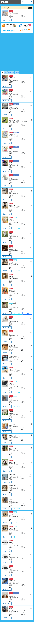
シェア (30, 7)
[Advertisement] (17, 52)
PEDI (4, 2)
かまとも (17, 72)
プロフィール (7, 20)
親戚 (13, 72)
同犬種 (9, 72)
